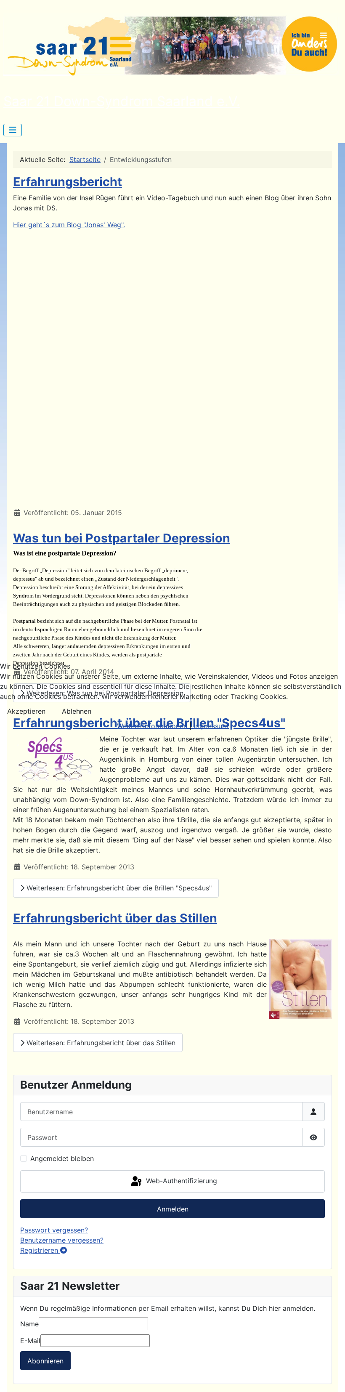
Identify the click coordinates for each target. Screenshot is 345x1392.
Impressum (211, 726)
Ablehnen (76, 711)
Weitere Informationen (152, 726)
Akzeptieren (26, 711)
